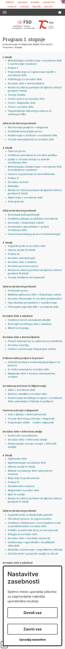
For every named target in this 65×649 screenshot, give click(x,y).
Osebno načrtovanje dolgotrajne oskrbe (32, 349)
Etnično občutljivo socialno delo (27, 394)
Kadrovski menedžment (22, 435)
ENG (62, 1)
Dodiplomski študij (28, 44)
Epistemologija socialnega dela (27, 462)
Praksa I (13, 67)
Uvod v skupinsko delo (22, 102)
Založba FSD (49, 2)
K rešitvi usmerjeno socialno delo (28, 369)
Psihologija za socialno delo (25, 79)
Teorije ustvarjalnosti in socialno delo (31, 139)
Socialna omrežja (18, 345)
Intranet (48, 6)
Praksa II (13, 178)
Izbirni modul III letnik (21, 250)
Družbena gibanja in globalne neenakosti (33, 218)
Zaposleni (22, 2)
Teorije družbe (16, 94)
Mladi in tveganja (18, 328)
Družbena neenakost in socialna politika (32, 155)
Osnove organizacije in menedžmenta (31, 174)
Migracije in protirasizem (23, 478)
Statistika (13, 186)
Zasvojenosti (16, 201)
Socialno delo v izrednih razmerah (29, 538)
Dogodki (36, 6)
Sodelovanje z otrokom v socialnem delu (32, 135)
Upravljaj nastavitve (32, 639)
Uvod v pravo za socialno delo (26, 98)
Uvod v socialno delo (21, 106)
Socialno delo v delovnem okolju (27, 439)
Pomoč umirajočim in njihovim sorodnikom (35, 341)
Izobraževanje (10, 44)
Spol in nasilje (16, 494)
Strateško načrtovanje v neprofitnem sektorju (35, 549)
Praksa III (13, 254)
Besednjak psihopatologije (24, 214)
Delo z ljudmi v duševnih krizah (27, 414)
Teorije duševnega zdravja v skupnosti (31, 418)
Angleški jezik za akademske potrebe (30, 514)
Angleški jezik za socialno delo (27, 246)
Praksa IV (13, 482)
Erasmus (24, 6)
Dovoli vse (33, 613)
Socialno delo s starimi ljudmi (26, 83)
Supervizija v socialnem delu (25, 197)
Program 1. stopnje (12, 47)
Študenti (10, 2)
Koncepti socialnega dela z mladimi (29, 324)
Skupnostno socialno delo (23, 490)
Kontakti (35, 2)
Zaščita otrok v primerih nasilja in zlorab (33, 553)
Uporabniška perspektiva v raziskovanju (32, 302)
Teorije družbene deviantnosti (26, 277)
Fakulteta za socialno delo (32, 24)
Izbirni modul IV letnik (21, 466)
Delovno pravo (17, 151)
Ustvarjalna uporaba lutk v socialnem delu (33, 306)
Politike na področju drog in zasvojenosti (33, 530)
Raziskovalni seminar (21, 486)
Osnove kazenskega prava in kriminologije (34, 234)
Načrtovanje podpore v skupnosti (28, 127)
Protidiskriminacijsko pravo (25, 131)
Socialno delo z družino (22, 262)
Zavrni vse (32, 629)
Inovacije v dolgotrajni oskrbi (26, 222)
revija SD (11, 6)
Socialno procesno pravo (23, 266)
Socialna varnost (18, 182)
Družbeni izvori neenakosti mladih (29, 320)
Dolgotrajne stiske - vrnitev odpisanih (31, 422)
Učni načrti (45, 44)
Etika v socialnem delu (21, 390)
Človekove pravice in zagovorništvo (30, 518)
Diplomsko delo (17, 458)
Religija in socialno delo (22, 534)
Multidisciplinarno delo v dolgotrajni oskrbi (34, 294)
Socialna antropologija (21, 258)
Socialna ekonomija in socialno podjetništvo (35, 298)
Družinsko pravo (18, 290)
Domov (60, 12)
